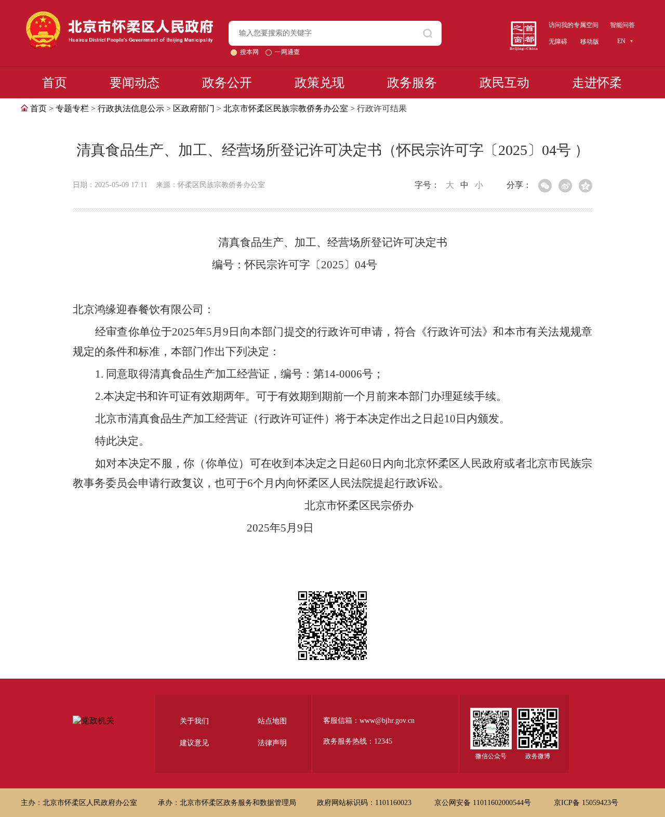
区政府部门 (194, 108)
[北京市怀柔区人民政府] (119, 15)
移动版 (589, 41)
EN (621, 41)
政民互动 (504, 82)
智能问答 (622, 25)
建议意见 (194, 743)
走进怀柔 (597, 82)
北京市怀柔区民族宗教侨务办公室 (285, 108)
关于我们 (194, 721)
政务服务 (412, 82)
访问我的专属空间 (573, 25)
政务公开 (227, 82)
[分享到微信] (545, 185)
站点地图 (272, 721)
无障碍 (558, 41)
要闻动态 (134, 82)
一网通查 (287, 52)
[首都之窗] (523, 25)
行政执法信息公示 (131, 108)
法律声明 (272, 743)
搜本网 (250, 52)
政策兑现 (319, 82)
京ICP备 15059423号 (586, 803)
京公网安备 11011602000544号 (483, 803)
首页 (54, 82)
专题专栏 (72, 108)
